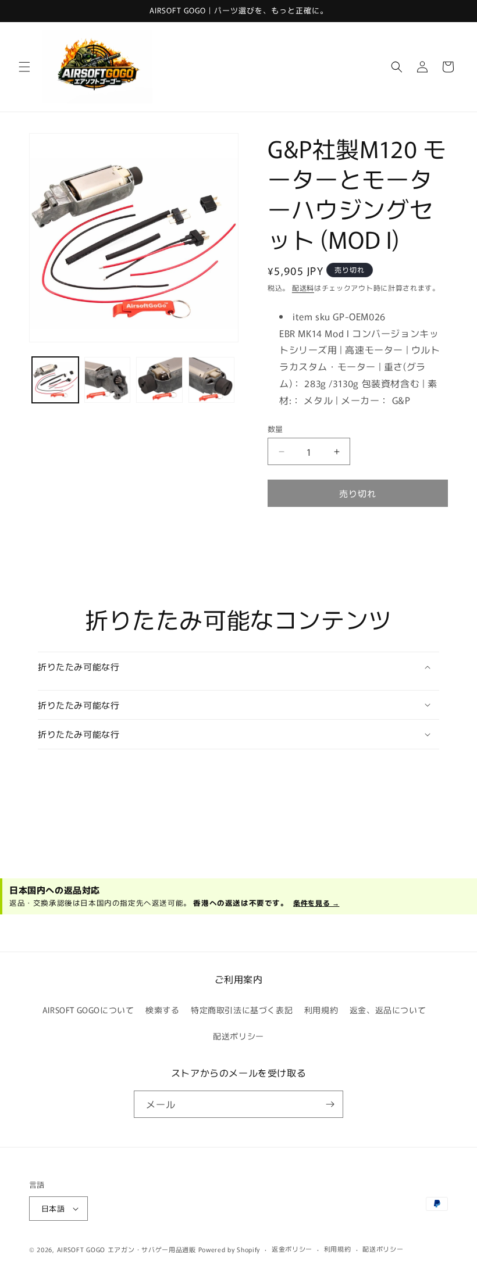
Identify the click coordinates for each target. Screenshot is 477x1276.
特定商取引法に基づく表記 (242, 1010)
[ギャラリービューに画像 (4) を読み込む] (211, 380)
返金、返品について (388, 1010)
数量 (275, 428)
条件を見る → (316, 902)
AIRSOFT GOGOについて (88, 1010)
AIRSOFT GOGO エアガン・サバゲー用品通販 (126, 1249)
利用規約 (321, 1010)
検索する (162, 1010)
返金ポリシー (292, 1248)
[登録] (330, 1104)
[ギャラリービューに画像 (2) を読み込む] (107, 380)
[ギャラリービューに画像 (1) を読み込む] (55, 380)
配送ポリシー (238, 1036)
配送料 (303, 287)
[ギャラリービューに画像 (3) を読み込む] (159, 380)
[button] (24, 67)
